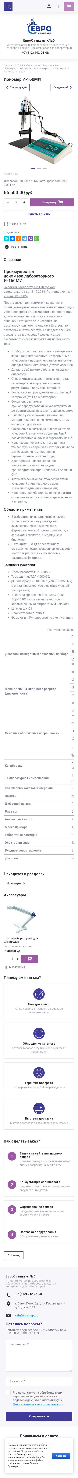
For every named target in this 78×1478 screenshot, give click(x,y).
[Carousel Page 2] (39, 168)
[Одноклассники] (18, 238)
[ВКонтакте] (12, 238)
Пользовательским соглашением (37, 1404)
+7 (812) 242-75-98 (35, 53)
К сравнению (18, 223)
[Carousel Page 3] (45, 168)
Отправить (37, 1416)
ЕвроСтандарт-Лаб (39, 40)
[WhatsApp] (36, 238)
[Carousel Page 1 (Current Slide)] (33, 168)
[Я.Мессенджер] (6, 238)
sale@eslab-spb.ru (26, 1315)
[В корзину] (29, 959)
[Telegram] (24, 238)
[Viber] (30, 238)
